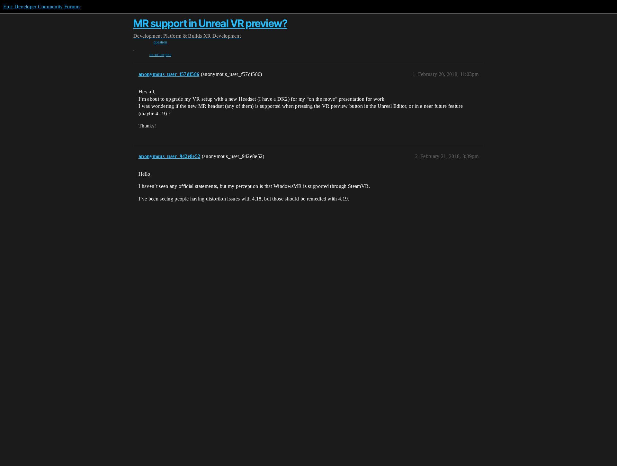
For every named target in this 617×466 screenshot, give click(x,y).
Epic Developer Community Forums (41, 6)
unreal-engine (160, 54)
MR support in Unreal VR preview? (210, 23)
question (160, 42)
